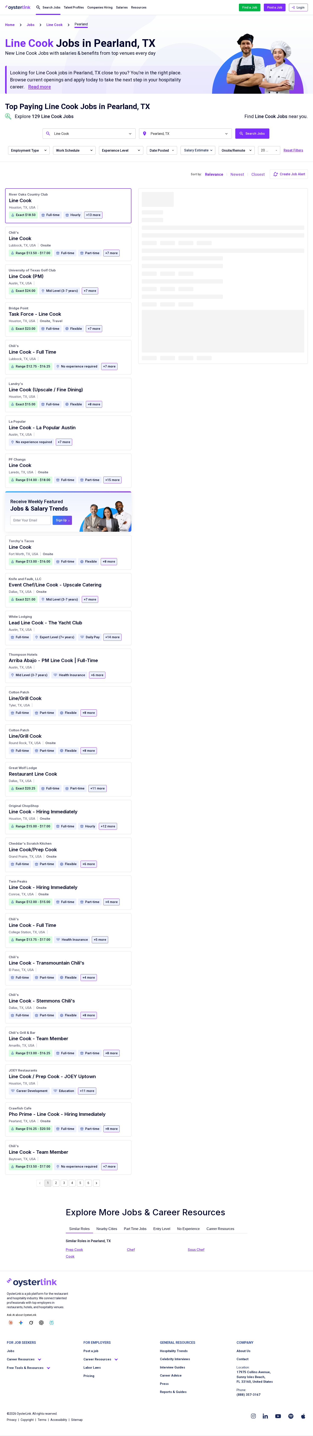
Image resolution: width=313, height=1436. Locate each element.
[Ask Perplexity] (51, 1323)
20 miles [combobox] (267, 150)
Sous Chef (196, 1249)
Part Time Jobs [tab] (135, 1229)
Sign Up (62, 520)
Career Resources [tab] (220, 1229)
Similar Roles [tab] (79, 1229)
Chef (131, 1249)
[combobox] (89, 134)
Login (300, 7)
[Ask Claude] (10, 1323)
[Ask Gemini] (21, 1323)
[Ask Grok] (31, 1323)
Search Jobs (51, 7)
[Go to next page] (96, 1183)
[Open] (130, 134)
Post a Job (274, 7)
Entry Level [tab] (161, 1229)
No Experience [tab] (188, 1229)
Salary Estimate (196, 150)
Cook (70, 1256)
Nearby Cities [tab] (106, 1229)
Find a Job (249, 7)
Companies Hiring (100, 7)
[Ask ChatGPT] (41, 1323)
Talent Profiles (74, 7)
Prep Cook (74, 1249)
